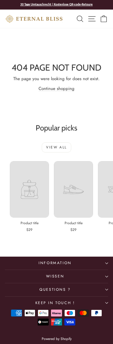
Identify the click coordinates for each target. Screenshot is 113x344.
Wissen (55, 276)
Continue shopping (56, 88)
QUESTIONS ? (55, 289)
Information (55, 263)
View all (56, 147)
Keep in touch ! (55, 303)
